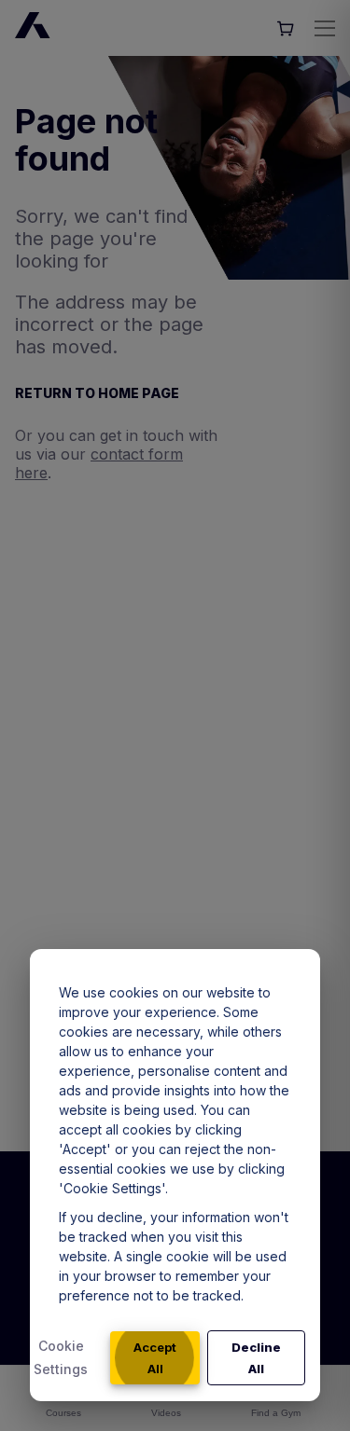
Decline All (256, 1358)
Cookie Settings (61, 1357)
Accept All (154, 1358)
